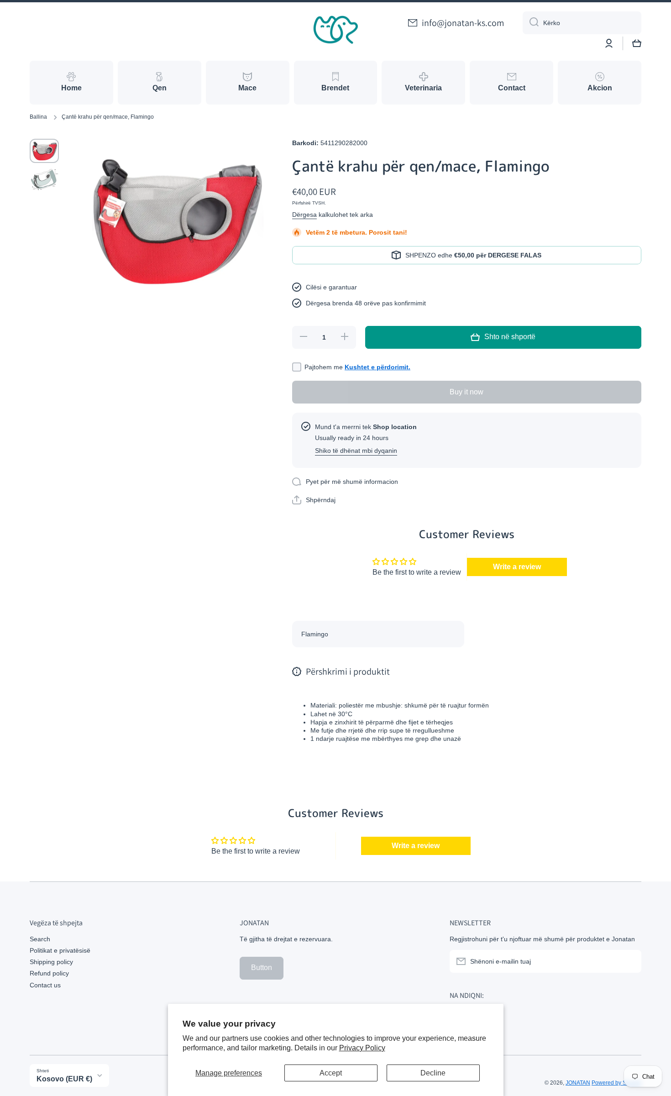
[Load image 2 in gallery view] (44, 179)
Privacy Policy (362, 1048)
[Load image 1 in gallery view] (44, 151)
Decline (433, 1073)
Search (40, 939)
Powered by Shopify (616, 1083)
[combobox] (582, 22)
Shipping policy (51, 961)
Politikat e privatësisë (60, 950)
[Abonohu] (630, 961)
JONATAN (578, 1083)
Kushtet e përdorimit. (377, 367)
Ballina (38, 117)
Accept (331, 1073)
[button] (636, 43)
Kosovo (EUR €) (64, 1079)
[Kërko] (531, 22)
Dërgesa (304, 214)
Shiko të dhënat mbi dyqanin (356, 450)
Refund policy (49, 973)
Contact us (45, 985)
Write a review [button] (517, 567)
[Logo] (335, 30)
